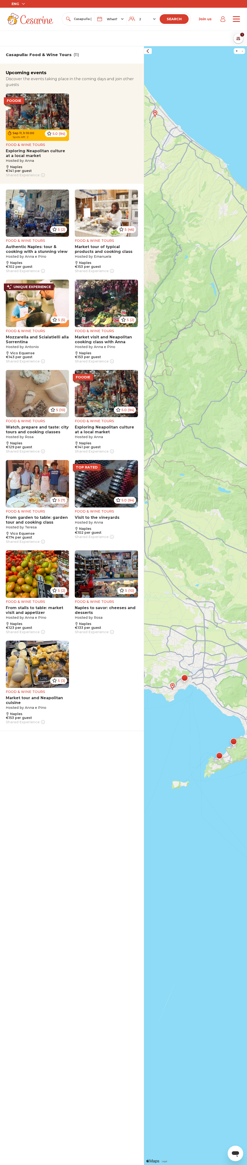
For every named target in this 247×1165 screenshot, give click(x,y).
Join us (205, 19)
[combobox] (82, 19)
